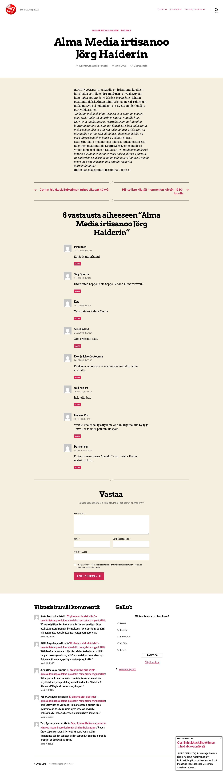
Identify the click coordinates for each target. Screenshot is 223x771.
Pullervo (123, 650)
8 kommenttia (140, 65)
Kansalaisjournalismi (193, 9)
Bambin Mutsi (125, 636)
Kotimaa (126, 30)
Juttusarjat (174, 9)
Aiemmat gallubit (127, 669)
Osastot (161, 9)
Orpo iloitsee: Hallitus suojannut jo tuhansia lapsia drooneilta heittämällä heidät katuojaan (73, 725)
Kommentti (80, 513)
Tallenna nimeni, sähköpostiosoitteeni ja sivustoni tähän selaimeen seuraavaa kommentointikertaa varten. (109, 566)
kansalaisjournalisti (99, 65)
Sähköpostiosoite (122, 539)
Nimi (77, 539)
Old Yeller (123, 643)
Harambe (123, 629)
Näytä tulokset (152, 662)
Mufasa (123, 623)
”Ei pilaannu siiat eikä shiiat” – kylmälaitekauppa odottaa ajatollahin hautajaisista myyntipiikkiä (73, 618)
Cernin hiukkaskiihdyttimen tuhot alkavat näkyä (196, 744)
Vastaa (77, 264)
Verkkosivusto (80, 551)
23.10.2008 (120, 65)
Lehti (44, 763)
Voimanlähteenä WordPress (61, 763)
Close (221, 738)
